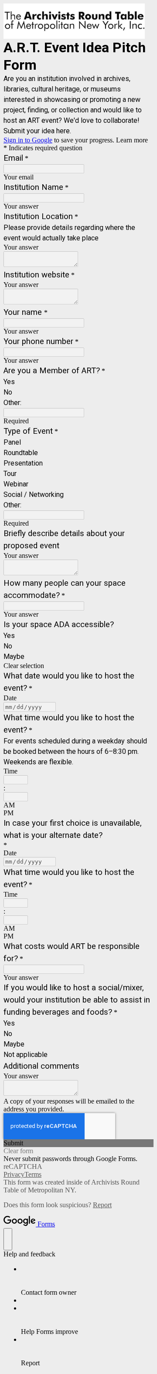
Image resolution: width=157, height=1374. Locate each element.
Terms (32, 1174)
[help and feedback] (7, 1239)
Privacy (13, 1174)
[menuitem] (87, 1280)
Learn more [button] (132, 140)
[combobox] (15, 779)
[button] (78, 666)
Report (102, 1205)
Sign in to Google (27, 140)
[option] (78, 805)
